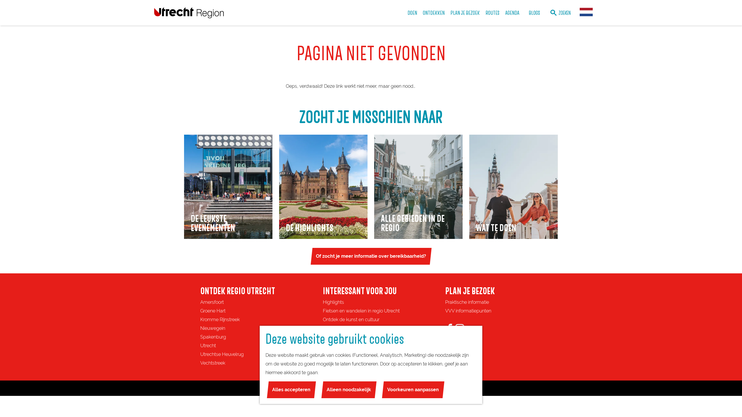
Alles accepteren (291, 389)
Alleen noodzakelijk (349, 389)
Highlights (333, 302)
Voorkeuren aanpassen (413, 389)
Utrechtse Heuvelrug (222, 354)
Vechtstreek (212, 363)
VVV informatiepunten (468, 311)
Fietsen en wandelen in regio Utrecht (361, 311)
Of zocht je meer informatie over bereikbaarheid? (371, 256)
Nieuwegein (212, 328)
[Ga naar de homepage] (189, 12)
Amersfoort (212, 302)
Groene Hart (212, 311)
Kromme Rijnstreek (220, 319)
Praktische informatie (467, 302)
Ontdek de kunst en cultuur (351, 319)
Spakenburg (213, 337)
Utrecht (208, 345)
